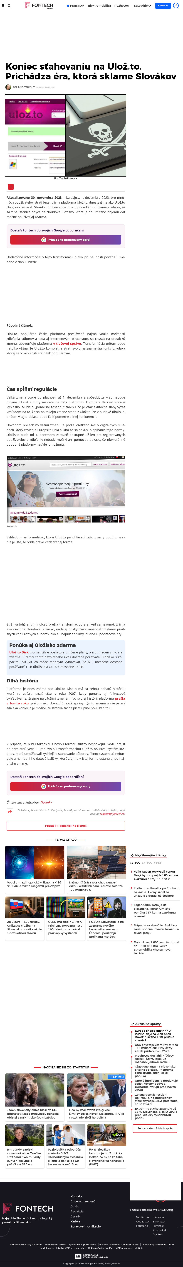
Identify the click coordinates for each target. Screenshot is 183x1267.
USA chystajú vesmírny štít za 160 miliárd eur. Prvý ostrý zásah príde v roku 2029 (156, 1048)
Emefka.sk (159, 1221)
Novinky (46, 802)
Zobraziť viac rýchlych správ (155, 1128)
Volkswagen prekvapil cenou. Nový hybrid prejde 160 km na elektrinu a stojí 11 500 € (156, 875)
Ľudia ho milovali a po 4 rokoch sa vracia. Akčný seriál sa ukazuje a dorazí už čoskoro (156, 892)
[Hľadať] (9, 5)
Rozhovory (122, 5)
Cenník (75, 1216)
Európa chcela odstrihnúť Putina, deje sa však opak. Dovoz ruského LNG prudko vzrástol (154, 1035)
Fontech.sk (142, 1226)
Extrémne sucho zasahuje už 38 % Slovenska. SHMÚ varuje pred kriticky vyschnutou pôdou (156, 1113)
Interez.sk (158, 1217)
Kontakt (76, 1196)
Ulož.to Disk (19, 652)
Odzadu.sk (142, 1221)
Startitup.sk (142, 1217)
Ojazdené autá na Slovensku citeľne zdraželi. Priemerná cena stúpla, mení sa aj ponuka (155, 1071)
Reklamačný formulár (100, 1248)
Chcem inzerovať (83, 1201)
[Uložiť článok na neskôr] (11, 187)
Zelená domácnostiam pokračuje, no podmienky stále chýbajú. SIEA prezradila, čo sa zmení (156, 1099)
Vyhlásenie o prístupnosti (82, 1245)
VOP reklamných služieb (129, 1248)
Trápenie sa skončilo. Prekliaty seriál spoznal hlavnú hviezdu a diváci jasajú (156, 929)
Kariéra (75, 1221)
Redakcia (77, 1211)
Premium (163, 5)
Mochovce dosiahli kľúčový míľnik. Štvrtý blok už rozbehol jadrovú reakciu (154, 1058)
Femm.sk (158, 1226)
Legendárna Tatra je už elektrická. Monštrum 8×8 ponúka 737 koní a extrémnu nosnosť (155, 911)
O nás (75, 1206)
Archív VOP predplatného (71, 1248)
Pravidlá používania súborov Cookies (119, 1245)
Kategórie (141, 5)
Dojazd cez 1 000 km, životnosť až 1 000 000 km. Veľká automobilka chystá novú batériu (156, 948)
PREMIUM (77, 5)
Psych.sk (158, 1234)
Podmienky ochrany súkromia (25, 1245)
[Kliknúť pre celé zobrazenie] (65, 135)
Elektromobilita (99, 5)
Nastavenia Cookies (55, 1245)
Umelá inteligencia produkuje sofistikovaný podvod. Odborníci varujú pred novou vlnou (156, 1085)
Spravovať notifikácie (86, 1226)
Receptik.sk (160, 1230)
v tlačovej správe (67, 343)
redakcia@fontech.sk (112, 814)
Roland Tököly (24, 87)
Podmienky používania (154, 1245)
